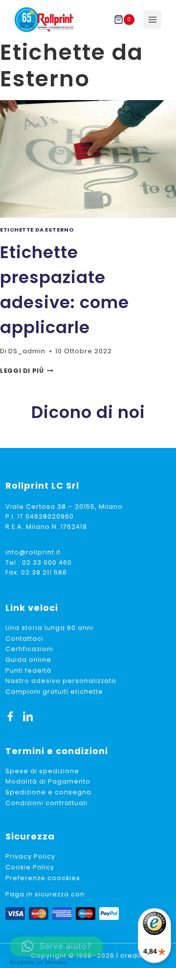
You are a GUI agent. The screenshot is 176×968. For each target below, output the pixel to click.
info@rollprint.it (33, 552)
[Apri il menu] (152, 20)
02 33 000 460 (47, 562)
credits (133, 955)
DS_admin (26, 351)
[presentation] (88, 159)
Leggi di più (26, 370)
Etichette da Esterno (37, 230)
